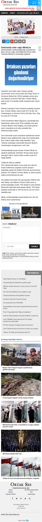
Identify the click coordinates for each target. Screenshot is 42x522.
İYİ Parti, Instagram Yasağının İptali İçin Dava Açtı (18, 325)
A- (40, 50)
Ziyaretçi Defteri (11, 494)
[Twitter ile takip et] (17, 498)
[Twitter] (8, 41)
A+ (39, 47)
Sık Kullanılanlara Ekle (31, 490)
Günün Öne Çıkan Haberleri (10, 514)
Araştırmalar (31, 494)
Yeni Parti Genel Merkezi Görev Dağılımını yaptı (17, 292)
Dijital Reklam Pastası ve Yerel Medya (14, 279)
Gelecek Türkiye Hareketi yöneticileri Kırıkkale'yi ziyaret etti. (20, 316)
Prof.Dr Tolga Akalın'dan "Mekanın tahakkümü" (17, 312)
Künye (10, 490)
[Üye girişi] (25, 498)
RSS (31, 492)
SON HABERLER (33, 273)
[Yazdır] (20, 41)
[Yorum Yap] (24, 41)
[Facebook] (4, 41)
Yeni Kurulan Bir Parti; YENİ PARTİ (13, 303)
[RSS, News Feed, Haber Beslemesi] (21, 498)
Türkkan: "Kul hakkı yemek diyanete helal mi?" (16, 332)
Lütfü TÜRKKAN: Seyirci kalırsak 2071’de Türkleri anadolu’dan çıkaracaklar (17, 320)
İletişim (10, 492)
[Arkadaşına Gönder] (16, 41)
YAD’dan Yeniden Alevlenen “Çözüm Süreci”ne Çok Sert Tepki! (20, 287)
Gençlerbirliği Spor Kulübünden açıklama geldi (17, 282)
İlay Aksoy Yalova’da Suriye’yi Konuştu (14, 299)
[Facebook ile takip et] (12, 498)
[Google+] (12, 41)
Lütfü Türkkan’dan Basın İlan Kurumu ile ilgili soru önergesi (20, 328)
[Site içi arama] (29, 498)
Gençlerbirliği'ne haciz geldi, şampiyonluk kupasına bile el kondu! (20, 307)
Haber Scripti (22, 520)
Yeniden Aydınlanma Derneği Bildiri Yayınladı (16, 295)
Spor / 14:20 (19, 8)
